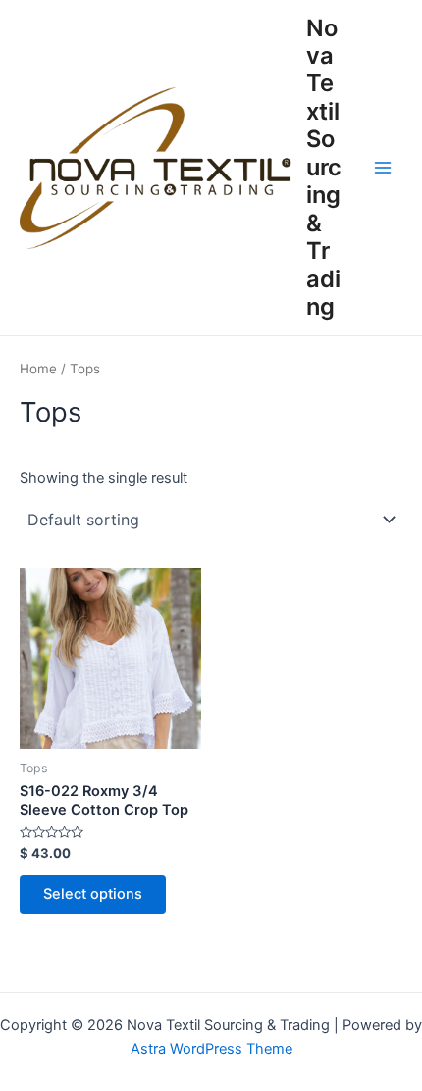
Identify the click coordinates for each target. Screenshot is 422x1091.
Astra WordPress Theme (211, 1049)
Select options (92, 894)
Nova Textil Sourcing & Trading (324, 168)
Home (38, 368)
